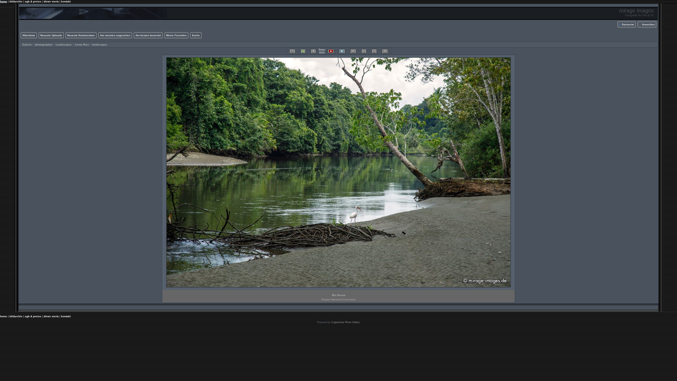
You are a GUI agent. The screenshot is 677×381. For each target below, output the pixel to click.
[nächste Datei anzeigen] (374, 51)
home (3, 1)
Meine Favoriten (176, 35)
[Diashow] (313, 51)
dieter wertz (51, 1)
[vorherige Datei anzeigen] (364, 51)
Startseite (628, 24)
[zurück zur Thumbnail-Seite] (292, 51)
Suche (196, 35)
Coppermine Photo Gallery (345, 322)
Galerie (27, 44)
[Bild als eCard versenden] (342, 51)
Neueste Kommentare (81, 35)
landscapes (99, 44)
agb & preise (33, 1)
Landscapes (64, 44)
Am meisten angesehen (115, 35)
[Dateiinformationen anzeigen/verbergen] (303, 51)
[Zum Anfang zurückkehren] (353, 51)
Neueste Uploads (51, 35)
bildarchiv (16, 1)
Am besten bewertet (148, 35)
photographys (44, 44)
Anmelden (648, 24)
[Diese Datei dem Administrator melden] (331, 51)
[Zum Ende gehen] (384, 51)
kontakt (66, 1)
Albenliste (28, 35)
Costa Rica (82, 44)
